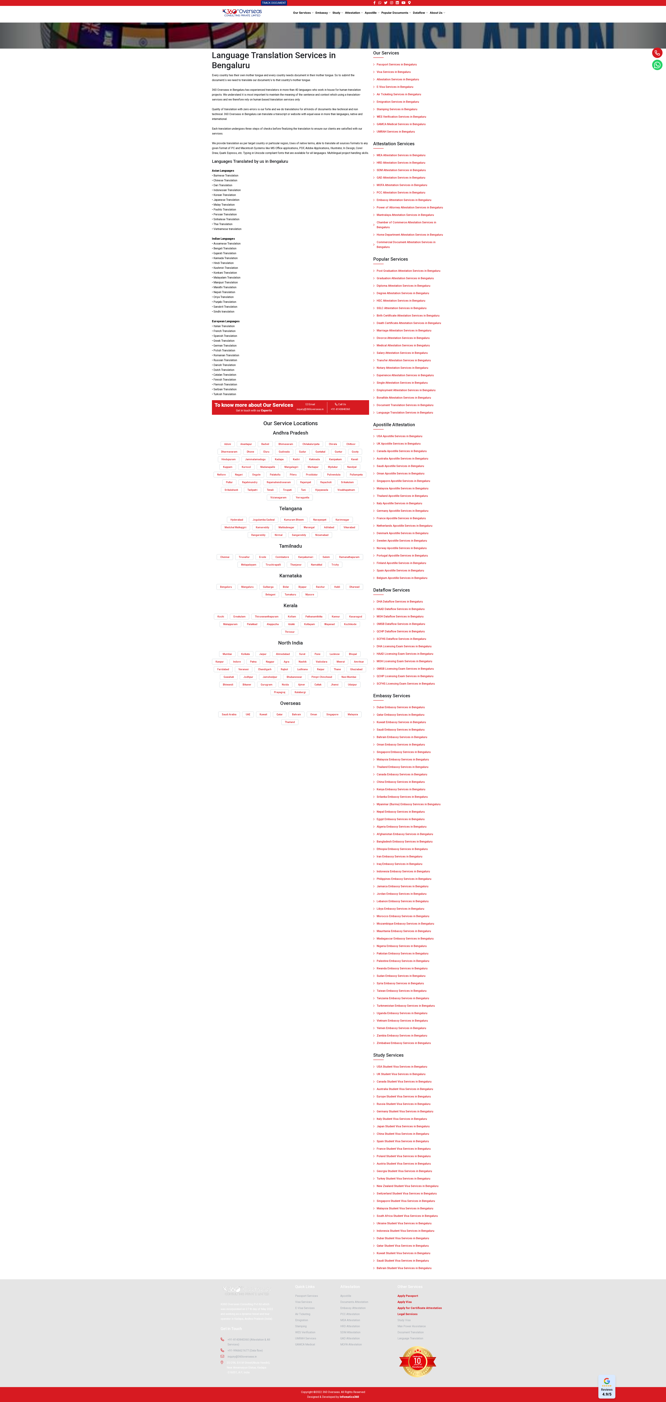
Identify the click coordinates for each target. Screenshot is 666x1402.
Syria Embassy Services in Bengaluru (400, 983)
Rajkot (284, 669)
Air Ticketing (302, 1314)
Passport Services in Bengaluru (397, 64)
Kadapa (279, 459)
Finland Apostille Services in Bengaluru (401, 563)
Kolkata (245, 654)
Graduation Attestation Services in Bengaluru (405, 278)
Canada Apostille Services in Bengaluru (402, 451)
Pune (317, 654)
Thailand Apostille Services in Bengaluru (402, 496)
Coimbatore (282, 557)
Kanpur (220, 661)
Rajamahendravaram (279, 482)
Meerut (341, 661)
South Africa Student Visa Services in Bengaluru (407, 1216)
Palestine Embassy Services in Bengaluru (403, 961)
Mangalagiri (291, 467)
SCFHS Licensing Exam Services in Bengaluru (406, 683)
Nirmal (279, 535)
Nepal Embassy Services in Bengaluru (401, 811)
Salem (326, 557)
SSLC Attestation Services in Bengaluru (401, 308)
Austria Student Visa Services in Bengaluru (404, 1163)
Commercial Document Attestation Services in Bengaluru (406, 245)
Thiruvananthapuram (267, 616)
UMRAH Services (305, 1338)
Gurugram (266, 684)
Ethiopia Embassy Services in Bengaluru (402, 849)
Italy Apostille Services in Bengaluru (399, 503)
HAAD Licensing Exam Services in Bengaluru (405, 653)
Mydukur (333, 467)
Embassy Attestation (353, 1308)
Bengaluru (226, 587)
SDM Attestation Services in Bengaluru (401, 170)
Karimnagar (342, 519)
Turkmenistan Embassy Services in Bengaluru (406, 1005)
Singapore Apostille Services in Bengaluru (403, 481)
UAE (248, 714)
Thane (337, 669)
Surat (302, 654)
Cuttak (317, 684)
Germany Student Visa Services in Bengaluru (405, 1111)
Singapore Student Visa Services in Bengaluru (406, 1201)
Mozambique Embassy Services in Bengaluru (405, 923)
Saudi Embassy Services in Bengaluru (401, 729)
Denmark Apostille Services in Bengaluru (402, 533)
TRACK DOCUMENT (274, 3)
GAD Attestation (350, 1338)
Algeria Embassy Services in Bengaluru (401, 826)
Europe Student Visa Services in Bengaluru (404, 1096)
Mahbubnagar (286, 527)
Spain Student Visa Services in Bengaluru (403, 1141)
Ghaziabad (356, 669)
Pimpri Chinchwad (321, 677)
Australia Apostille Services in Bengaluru (402, 458)
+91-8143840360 (340, 409)
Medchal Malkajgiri (235, 527)
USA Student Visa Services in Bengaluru (402, 1066)
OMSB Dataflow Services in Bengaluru (401, 624)
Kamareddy (262, 527)
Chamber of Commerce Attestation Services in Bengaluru (406, 225)
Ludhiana (302, 669)
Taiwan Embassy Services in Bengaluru (401, 990)
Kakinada (314, 459)
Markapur (313, 467)
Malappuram (230, 624)
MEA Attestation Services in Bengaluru (401, 155)
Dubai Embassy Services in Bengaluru (401, 707)
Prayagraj (279, 692)
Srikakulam (347, 482)
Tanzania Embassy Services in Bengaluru (403, 998)
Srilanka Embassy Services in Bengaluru (402, 796)
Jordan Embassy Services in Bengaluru (401, 893)
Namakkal (316, 564)
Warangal (309, 527)
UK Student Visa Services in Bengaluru (401, 1074)
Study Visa (404, 1320)
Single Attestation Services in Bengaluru (402, 382)
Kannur (336, 616)
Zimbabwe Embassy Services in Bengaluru (404, 1043)
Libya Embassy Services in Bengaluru (400, 908)
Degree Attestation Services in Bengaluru (403, 293)
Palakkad (252, 624)
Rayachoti (326, 482)
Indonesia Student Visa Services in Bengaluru (405, 1230)
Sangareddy (299, 535)
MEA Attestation (350, 1320)
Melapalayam (248, 564)
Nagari (239, 474)
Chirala (333, 444)
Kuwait (263, 714)
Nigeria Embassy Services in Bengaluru (402, 946)
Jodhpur (248, 677)
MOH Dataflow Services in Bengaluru (400, 616)
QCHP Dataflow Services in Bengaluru (401, 631)
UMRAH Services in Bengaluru (396, 131)
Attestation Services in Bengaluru (398, 79)
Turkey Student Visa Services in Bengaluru (403, 1178)
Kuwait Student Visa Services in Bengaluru (403, 1253)
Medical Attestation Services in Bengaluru (403, 345)
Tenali (270, 490)
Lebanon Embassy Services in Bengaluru (403, 901)
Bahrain (296, 714)
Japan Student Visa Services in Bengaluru (403, 1126)
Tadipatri (252, 490)
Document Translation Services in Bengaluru (405, 405)
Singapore (332, 714)
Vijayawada (321, 490)
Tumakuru (290, 594)
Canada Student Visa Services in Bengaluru (404, 1081)
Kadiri (296, 459)
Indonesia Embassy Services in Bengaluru (403, 871)
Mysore (309, 594)
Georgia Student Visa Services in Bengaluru (404, 1171)
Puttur (229, 482)
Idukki (291, 624)
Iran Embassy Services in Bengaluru (399, 856)
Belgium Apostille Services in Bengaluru (402, 578)
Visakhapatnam (346, 490)
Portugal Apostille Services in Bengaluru (402, 555)
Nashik (302, 661)
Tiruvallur (244, 557)
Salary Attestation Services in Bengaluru (402, 353)
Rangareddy (258, 535)
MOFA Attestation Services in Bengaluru (402, 185)
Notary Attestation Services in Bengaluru (402, 367)
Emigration (301, 1320)
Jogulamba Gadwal (264, 519)
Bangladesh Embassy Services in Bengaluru (405, 841)
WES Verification (305, 1332)
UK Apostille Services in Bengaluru (399, 443)
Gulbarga (268, 587)
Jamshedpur (270, 677)
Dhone (250, 451)
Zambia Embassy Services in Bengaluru (402, 1035)
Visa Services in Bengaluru (394, 72)
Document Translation (411, 1332)
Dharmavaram (229, 451)
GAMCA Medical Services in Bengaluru (401, 124)
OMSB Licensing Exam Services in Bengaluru (405, 668)
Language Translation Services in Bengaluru (405, 412)
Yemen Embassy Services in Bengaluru (401, 1028)
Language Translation (410, 1338)
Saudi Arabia (229, 714)
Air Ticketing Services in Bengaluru (399, 94)
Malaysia (353, 714)
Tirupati (287, 490)
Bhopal (353, 654)
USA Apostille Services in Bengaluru (399, 436)
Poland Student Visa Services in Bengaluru (404, 1156)
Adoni (227, 444)
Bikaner (247, 684)
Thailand (290, 722)
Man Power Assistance (412, 1326)
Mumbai (227, 654)
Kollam (292, 616)
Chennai (224, 557)
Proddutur (312, 474)
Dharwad (354, 587)
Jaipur (263, 654)
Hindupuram (228, 459)
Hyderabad (236, 519)
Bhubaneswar (294, 677)
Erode (262, 557)
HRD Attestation (350, 1326)
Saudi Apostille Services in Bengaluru (400, 466)
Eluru (266, 451)
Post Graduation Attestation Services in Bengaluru (408, 270)
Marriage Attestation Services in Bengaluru (404, 330)
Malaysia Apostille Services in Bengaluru (402, 488)
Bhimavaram (286, 444)
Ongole (256, 474)
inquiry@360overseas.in (310, 409)
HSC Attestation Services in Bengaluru (401, 300)
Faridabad (223, 669)
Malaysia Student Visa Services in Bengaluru (405, 1208)
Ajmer (301, 684)
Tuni (303, 490)
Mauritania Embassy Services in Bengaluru (404, 931)
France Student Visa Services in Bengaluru (404, 1148)
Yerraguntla (302, 497)
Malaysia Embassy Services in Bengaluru (403, 759)
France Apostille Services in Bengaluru (401, 518)
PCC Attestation (350, 1314)
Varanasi (243, 669)
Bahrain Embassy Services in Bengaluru (402, 737)
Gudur (302, 451)
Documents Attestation (354, 1302)
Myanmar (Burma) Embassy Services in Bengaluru (409, 804)
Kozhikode (350, 624)
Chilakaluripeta (310, 444)
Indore (237, 661)
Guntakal (320, 451)
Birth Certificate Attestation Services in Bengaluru (408, 315)
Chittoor (351, 444)
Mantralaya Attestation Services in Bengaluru (405, 215)
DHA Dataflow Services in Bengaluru (400, 601)
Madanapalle (267, 467)
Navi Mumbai (348, 677)
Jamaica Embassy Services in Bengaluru (402, 886)
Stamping (301, 1326)
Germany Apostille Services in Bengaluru (402, 510)
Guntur (338, 451)
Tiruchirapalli (273, 564)
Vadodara (321, 661)
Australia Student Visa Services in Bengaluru (405, 1089)
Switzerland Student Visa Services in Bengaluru (407, 1193)
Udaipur (352, 684)
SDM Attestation (350, 1332)
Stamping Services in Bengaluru (397, 109)
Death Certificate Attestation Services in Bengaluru (409, 323)
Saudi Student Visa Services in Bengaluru (403, 1260)
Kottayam (309, 624)
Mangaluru (247, 587)
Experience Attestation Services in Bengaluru (405, 375)
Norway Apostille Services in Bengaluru (402, 548)
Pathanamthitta (313, 616)
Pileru (293, 474)
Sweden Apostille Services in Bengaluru (402, 540)
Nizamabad (321, 535)
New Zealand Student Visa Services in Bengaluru (407, 1186)
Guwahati (229, 677)
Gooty (355, 451)
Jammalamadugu (255, 459)
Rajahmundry (249, 482)
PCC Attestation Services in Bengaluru (401, 192)
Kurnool (246, 467)
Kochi (220, 616)
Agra (286, 661)
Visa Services (303, 1302)
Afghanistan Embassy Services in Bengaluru (405, 834)
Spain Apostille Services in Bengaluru (400, 570)
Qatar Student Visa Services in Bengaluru (403, 1245)
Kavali (354, 459)
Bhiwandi (228, 684)
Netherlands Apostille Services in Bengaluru (404, 525)
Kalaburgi (300, 692)
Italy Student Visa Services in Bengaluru (402, 1119)
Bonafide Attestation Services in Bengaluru (404, 397)
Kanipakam (335, 459)
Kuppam (227, 467)
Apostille (345, 1296)
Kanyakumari (305, 557)
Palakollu (275, 474)
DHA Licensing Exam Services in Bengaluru (404, 646)
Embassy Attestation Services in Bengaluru (404, 200)
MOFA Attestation (351, 1344)
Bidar (286, 587)
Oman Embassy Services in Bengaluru (401, 744)
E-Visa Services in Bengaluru (395, 87)
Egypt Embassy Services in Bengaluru (401, 819)
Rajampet (305, 482)
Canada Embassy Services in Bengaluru (402, 774)
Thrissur (290, 631)
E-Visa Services (305, 1308)
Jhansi (335, 684)
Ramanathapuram (349, 557)
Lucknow (335, 654)
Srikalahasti (231, 490)
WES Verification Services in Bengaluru (401, 116)
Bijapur (302, 587)
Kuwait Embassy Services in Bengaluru (401, 722)
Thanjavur (296, 564)
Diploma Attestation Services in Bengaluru (403, 285)
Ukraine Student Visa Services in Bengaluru (404, 1223)
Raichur (320, 587)
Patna (253, 661)
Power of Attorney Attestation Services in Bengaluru (410, 207)
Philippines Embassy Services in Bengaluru (404, 879)
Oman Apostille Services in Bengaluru (400, 473)
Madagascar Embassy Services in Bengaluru (405, 938)
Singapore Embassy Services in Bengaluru (404, 752)
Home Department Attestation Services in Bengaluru (410, 234)
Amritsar (359, 661)
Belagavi (270, 594)
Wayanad (329, 624)
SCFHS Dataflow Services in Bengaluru (401, 639)
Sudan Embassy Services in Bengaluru (401, 976)
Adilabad (329, 527)
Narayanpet (319, 519)
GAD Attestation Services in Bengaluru (401, 177)
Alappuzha (273, 624)
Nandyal (352, 467)
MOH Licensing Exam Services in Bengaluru (404, 661)
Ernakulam (239, 616)
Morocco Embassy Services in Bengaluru (403, 916)
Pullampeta (356, 474)
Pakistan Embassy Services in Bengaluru (402, 953)
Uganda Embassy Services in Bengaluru (402, 1013)
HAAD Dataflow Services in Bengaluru (401, 609)
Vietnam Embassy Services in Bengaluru (402, 1020)
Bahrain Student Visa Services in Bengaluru (404, 1268)
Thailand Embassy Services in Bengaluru (402, 767)
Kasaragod (355, 616)
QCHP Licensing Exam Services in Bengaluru (405, 676)
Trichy (335, 564)
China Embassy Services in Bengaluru (401, 782)
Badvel (265, 444)
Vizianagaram (278, 497)
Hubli (337, 587)
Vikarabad (349, 527)
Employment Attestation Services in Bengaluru (406, 390)
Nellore (221, 474)
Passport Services (306, 1296)
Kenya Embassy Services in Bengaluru (401, 789)
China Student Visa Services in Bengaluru (403, 1133)
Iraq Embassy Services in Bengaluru (399, 864)
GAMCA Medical (305, 1344)
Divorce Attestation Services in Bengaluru (403, 338)
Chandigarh (264, 669)
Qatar (279, 714)
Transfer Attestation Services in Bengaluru (404, 360)
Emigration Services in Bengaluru (398, 101)
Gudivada (284, 451)
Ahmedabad (283, 654)
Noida (285, 684)
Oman (313, 714)
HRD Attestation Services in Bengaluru (401, 162)
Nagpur (270, 661)
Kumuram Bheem (294, 519)
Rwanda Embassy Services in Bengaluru (402, 968)
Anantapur (246, 444)
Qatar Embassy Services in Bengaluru (400, 714)
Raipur (321, 669)
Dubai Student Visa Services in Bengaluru (403, 1238)
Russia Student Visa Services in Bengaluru (403, 1104)
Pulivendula (333, 474)
